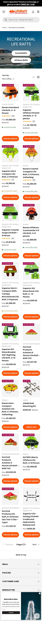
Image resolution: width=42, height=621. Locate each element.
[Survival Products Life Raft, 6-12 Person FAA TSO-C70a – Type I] (10, 496)
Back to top (21, 555)
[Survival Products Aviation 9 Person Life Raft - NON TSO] (31, 332)
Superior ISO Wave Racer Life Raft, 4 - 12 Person (31, 292)
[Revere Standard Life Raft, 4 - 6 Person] (10, 92)
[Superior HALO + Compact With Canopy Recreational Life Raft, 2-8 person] (10, 271)
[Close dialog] (39, 593)
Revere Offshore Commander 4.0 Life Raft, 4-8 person (31, 231)
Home (4, 28)
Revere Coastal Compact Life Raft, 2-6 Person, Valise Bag (31, 173)
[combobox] (21, 19)
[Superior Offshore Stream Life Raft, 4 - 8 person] (31, 92)
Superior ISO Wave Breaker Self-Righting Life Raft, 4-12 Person (9, 355)
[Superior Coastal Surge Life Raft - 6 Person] (10, 212)
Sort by (5, 75)
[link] (8, 544)
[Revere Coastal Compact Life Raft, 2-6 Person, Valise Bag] (31, 154)
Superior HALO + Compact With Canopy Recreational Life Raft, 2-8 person (10, 294)
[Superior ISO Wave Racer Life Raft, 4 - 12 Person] (31, 271)
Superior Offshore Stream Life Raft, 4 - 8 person (31, 114)
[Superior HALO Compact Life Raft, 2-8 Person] (10, 153)
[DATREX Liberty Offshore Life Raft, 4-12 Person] (31, 442)
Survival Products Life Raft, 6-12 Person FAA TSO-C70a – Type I (10, 517)
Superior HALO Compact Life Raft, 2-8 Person (10, 174)
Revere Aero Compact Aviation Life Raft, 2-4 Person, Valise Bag (10, 409)
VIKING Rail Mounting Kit (29, 405)
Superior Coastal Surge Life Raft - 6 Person (10, 233)
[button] (38, 11)
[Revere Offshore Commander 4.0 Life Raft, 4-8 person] (31, 212)
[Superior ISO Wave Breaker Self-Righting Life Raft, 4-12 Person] (10, 332)
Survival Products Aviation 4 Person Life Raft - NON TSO (10, 463)
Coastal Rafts (21, 53)
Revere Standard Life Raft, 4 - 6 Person (10, 110)
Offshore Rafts (21, 60)
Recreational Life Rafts (16, 28)
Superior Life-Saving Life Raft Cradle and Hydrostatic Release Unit (30, 519)
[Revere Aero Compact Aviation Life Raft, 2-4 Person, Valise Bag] (10, 388)
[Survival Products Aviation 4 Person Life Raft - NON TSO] (10, 442)
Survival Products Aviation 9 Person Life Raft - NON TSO (31, 353)
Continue (11, 612)
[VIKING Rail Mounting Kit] (31, 388)
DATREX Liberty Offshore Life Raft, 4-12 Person (31, 460)
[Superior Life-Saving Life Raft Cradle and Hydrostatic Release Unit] (31, 496)
